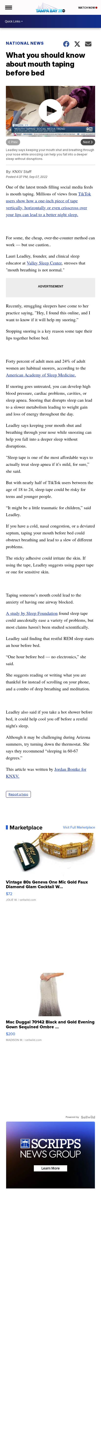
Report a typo (18, 794)
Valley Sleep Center (44, 263)
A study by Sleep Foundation (32, 613)
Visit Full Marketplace (79, 827)
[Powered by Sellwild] (88, 1117)
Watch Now (86, 7)
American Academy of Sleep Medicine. (41, 375)
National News (25, 43)
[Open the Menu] (8, 7)
